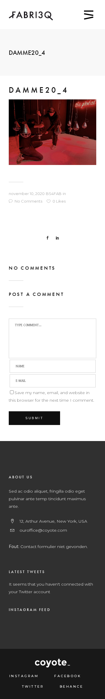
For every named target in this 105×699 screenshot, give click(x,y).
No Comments (28, 201)
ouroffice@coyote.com (43, 530)
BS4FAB (54, 193)
